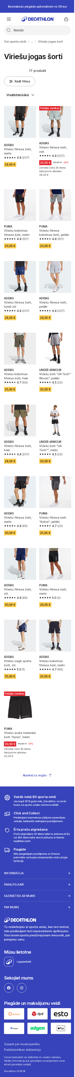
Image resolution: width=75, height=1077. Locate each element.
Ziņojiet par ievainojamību (22, 1029)
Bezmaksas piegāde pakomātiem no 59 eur (37, 6)
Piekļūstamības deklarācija (22, 1035)
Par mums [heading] (11, 893)
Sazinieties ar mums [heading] (19, 882)
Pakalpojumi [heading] (14, 871)
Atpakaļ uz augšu (35, 775)
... (32, 41)
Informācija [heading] (14, 859)
